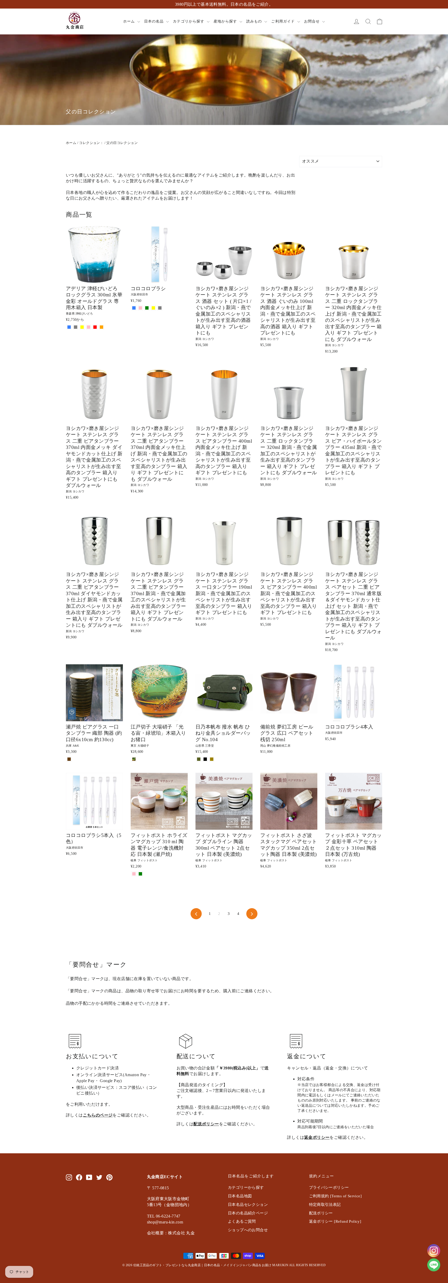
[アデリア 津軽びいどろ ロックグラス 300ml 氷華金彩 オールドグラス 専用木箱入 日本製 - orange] (101, 327)
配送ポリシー (206, 1124)
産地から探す (226, 21)
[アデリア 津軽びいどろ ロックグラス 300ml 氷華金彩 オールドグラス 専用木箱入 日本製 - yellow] (82, 327)
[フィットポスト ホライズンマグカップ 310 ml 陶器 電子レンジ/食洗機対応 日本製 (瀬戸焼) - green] (140, 874)
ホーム (129, 21)
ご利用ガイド (283, 21)
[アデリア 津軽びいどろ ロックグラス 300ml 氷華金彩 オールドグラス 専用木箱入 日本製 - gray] (75, 327)
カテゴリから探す (189, 21)
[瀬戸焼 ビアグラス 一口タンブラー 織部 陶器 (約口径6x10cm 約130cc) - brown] (69, 759)
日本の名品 (154, 21)
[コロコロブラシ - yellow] (153, 308)
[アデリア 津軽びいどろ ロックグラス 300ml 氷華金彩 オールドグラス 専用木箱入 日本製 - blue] (69, 327)
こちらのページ (98, 1115)
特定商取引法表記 (325, 1204)
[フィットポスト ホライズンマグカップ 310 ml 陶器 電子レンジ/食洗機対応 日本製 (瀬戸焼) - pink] (134, 874)
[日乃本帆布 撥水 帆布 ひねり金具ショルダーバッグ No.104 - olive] (199, 759)
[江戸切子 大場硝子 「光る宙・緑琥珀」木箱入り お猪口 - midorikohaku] (134, 759)
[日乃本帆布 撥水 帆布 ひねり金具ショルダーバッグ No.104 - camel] (211, 759)
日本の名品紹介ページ (248, 1213)
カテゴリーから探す (246, 1187)
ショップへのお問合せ (248, 1230)
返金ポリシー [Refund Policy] (335, 1221)
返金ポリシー (317, 1137)
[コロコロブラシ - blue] (134, 308)
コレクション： (91, 143)
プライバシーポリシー (329, 1187)
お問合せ (312, 21)
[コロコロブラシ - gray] (160, 308)
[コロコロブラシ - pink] (140, 308)
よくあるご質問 (242, 1221)
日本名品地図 (240, 1196)
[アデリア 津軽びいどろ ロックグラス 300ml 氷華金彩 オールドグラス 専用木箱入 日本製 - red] (95, 327)
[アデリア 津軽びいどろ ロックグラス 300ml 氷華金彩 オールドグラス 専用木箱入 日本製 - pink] (88, 327)
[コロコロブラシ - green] (147, 308)
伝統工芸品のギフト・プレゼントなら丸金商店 (167, 1265)
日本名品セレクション (248, 1204)
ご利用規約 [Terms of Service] (335, 1196)
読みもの (254, 21)
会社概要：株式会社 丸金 (171, 1233)
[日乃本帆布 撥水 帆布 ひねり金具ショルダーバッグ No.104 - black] (205, 759)
